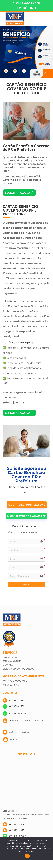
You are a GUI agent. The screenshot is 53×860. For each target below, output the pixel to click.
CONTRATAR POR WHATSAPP (28, 516)
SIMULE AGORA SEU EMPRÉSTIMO (26, 5)
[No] (49, 848)
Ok (27, 856)
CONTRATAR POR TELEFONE (28, 504)
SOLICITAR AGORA (17, 193)
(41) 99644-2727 (17, 836)
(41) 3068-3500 (16, 706)
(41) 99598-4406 (17, 713)
